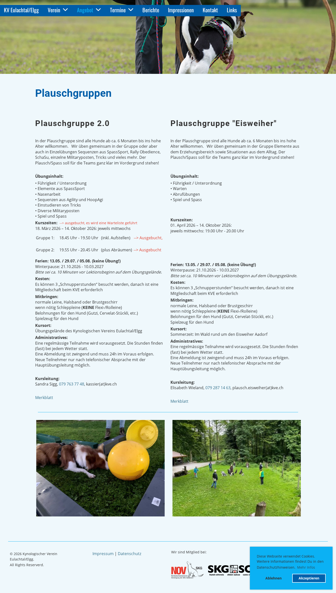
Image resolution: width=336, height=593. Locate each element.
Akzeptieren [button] (309, 578)
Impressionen (181, 10)
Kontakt (210, 10)
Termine (118, 10)
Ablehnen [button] (273, 578)
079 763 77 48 (71, 384)
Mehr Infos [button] (306, 567)
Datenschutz (129, 553)
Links (232, 10)
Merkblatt (44, 397)
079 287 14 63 (217, 387)
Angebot (85, 10)
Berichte (150, 10)
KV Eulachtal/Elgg (21, 10)
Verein (54, 10)
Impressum (103, 553)
